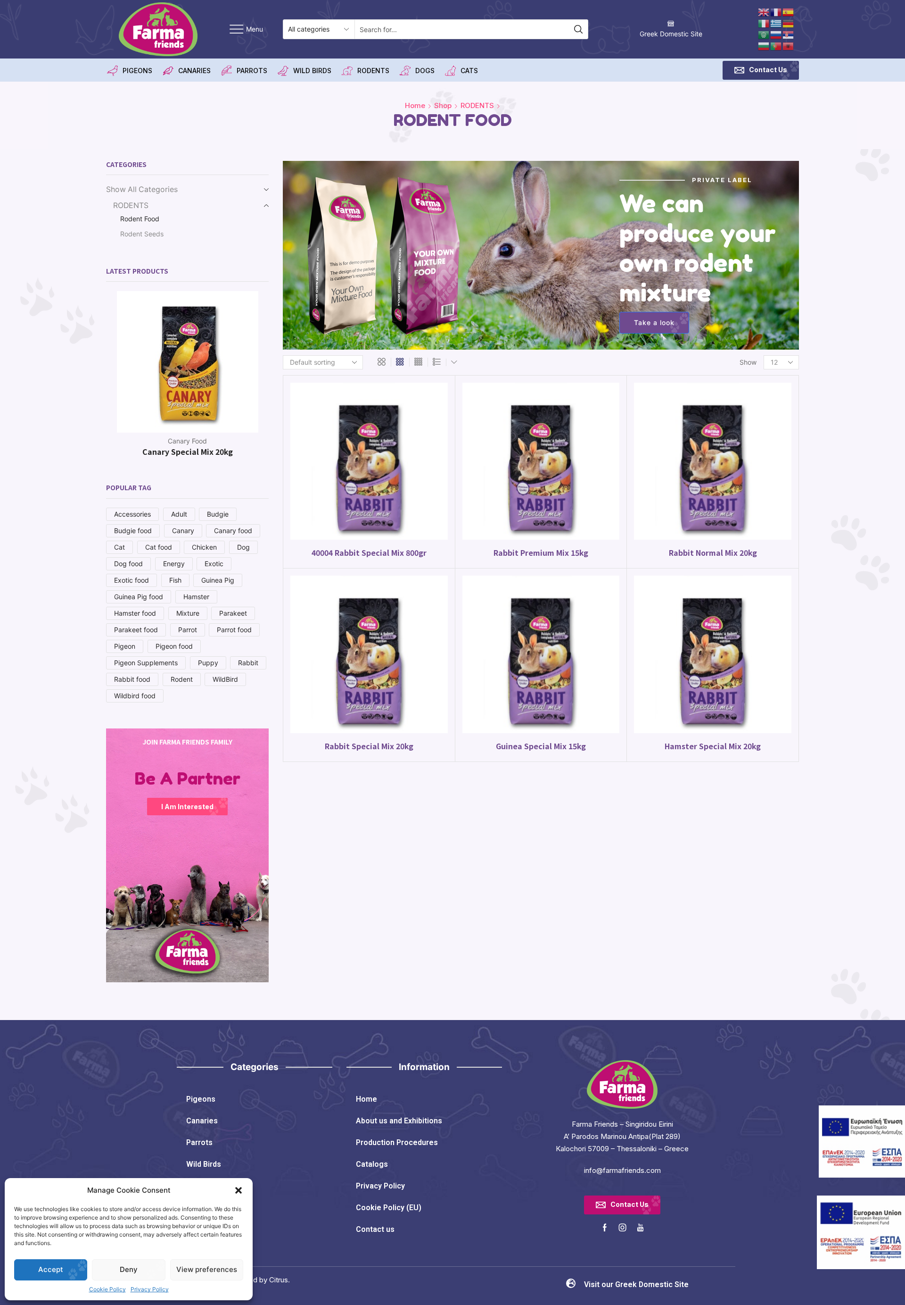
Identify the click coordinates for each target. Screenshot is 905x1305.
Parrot (187, 630)
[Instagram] (622, 1227)
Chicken (204, 547)
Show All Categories (142, 189)
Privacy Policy (150, 1289)
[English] (764, 12)
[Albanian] (788, 46)
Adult (179, 514)
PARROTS (252, 71)
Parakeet (233, 613)
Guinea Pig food (138, 597)
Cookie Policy (107, 1289)
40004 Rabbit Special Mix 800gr (369, 552)
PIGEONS (137, 71)
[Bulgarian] (764, 46)
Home (415, 105)
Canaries (202, 1120)
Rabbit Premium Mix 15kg (541, 552)
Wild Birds (203, 1164)
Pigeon (124, 646)
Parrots (199, 1142)
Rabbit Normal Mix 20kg (713, 552)
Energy (174, 564)
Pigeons (200, 1099)
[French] (776, 12)
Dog (243, 547)
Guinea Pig (217, 580)
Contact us (375, 1229)
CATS (469, 71)
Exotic (214, 564)
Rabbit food (132, 679)
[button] (238, 1190)
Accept (50, 1269)
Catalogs (372, 1164)
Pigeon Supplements (146, 663)
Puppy (208, 663)
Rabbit (248, 663)
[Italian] (764, 23)
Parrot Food (188, 441)
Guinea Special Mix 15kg (541, 746)
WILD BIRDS (312, 71)
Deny (129, 1269)
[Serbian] (788, 34)
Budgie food (133, 531)
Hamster (196, 597)
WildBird (225, 679)
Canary (183, 531)
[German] (788, 23)
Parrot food (234, 630)
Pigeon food (174, 646)
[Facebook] (605, 1227)
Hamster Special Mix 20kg (713, 746)
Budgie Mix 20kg (187, 451)
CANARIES (194, 71)
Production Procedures (397, 1142)
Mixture (187, 613)
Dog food (128, 564)
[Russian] (776, 34)
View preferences (206, 1269)
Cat (119, 547)
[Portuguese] (776, 46)
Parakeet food (136, 630)
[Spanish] (788, 12)
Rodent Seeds (142, 234)
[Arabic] (764, 34)
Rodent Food (139, 219)
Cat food (158, 547)
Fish (175, 580)
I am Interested (187, 807)
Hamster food (135, 613)
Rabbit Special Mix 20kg (369, 746)
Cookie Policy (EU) (388, 1207)
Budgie (218, 514)
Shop (443, 105)
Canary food (233, 531)
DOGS (425, 71)
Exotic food (131, 580)
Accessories (132, 514)
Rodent (182, 679)
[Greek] (776, 23)
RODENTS (373, 71)
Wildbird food (135, 696)
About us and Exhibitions (399, 1120)
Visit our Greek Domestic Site (636, 1284)
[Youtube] (640, 1227)
